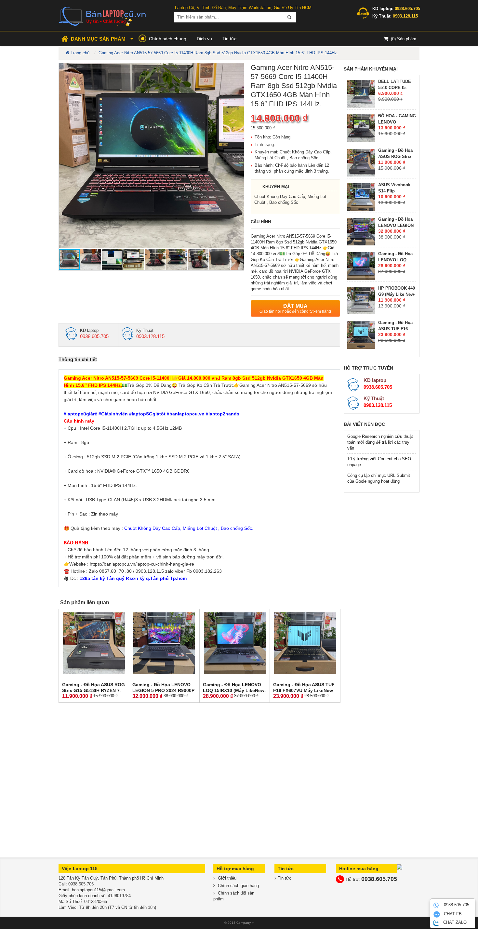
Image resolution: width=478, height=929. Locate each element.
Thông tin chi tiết (78, 359)
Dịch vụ (204, 38)
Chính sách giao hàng (238, 885)
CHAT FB (452, 914)
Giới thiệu (226, 878)
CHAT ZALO (454, 922)
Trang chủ (80, 52)
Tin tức (229, 38)
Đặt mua (295, 308)
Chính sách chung (167, 38)
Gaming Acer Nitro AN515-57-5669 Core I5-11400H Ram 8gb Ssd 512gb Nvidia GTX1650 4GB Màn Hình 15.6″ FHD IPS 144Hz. (218, 52)
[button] (238, 69)
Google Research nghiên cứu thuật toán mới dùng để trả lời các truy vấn (380, 442)
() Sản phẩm (403, 38)
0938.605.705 (456, 905)
